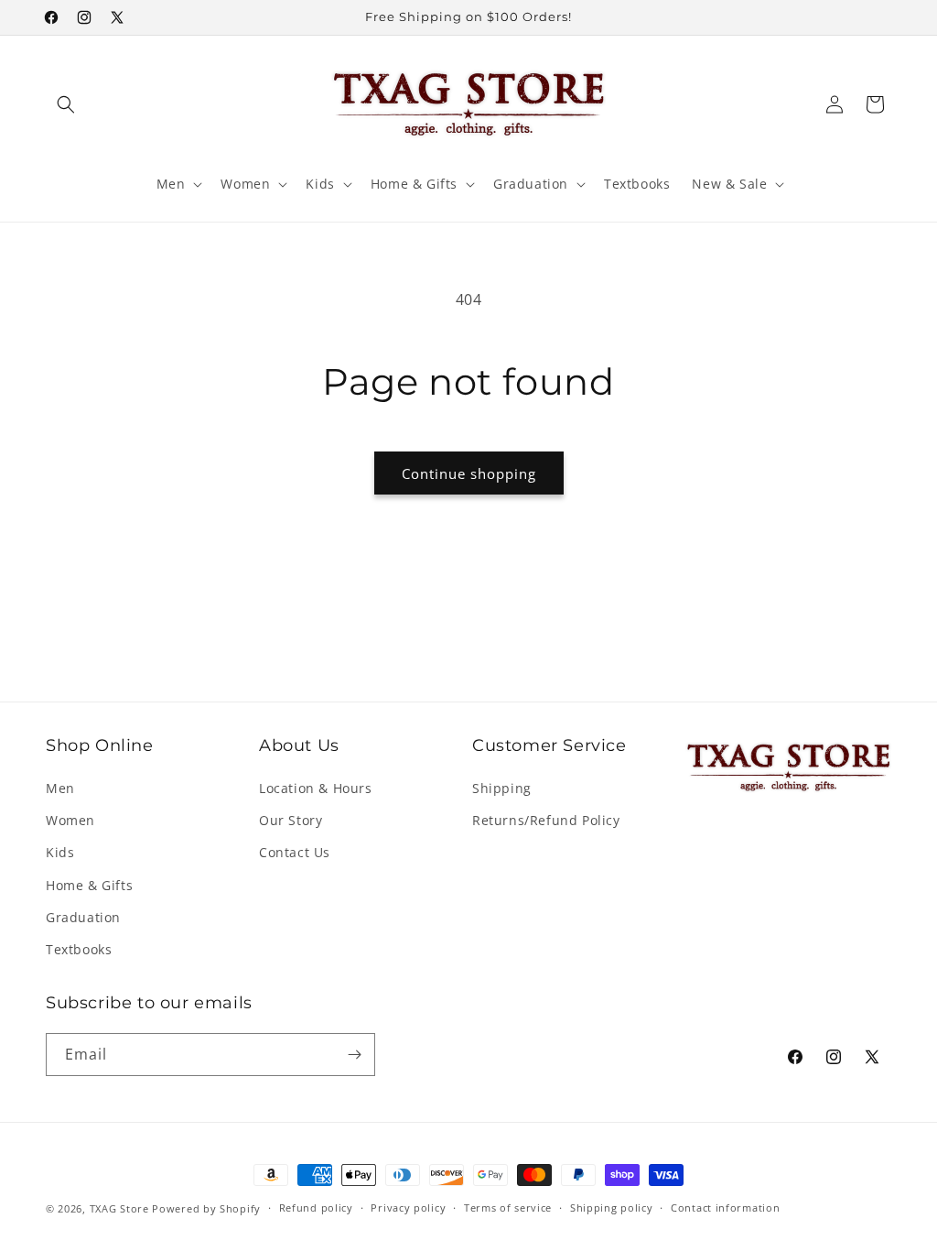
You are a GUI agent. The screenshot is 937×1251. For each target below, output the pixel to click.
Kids (60, 852)
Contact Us (294, 852)
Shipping (502, 788)
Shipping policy (611, 1207)
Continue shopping (469, 473)
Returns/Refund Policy (546, 820)
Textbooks (79, 949)
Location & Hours (315, 788)
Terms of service (508, 1207)
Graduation (83, 917)
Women (70, 820)
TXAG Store (121, 1208)
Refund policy (316, 1207)
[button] (66, 104)
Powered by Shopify (206, 1208)
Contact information (725, 1207)
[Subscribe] (354, 1054)
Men (60, 788)
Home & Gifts (89, 885)
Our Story (290, 820)
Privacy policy (408, 1207)
